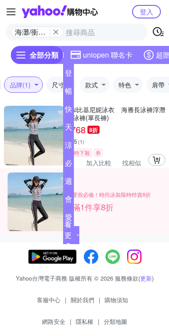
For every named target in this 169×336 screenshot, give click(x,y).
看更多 (68, 235)
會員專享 (68, 201)
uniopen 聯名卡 (107, 55)
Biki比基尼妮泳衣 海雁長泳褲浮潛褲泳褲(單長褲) (116, 113)
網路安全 (53, 321)
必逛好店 (68, 165)
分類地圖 (115, 321)
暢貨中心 (68, 93)
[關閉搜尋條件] (56, 32)
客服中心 (48, 299)
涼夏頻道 (68, 147)
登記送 (68, 75)
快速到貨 (68, 111)
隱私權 (84, 321)
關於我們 (82, 299)
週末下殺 (68, 183)
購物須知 (116, 299)
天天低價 (68, 129)
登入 (146, 11)
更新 (146, 278)
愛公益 (68, 219)
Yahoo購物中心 (60, 11)
